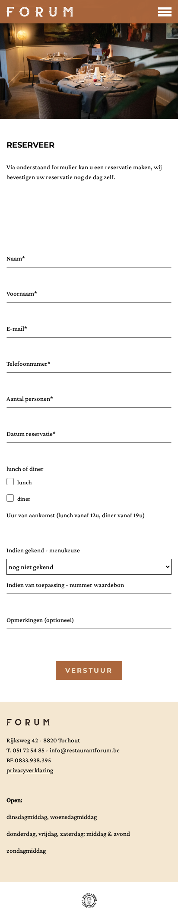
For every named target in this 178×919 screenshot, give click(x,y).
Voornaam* (21, 293)
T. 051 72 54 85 (25, 750)
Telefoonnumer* (28, 363)
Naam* (15, 258)
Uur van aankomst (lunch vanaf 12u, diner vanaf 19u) (75, 515)
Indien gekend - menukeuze (43, 550)
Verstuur (89, 670)
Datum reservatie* (31, 433)
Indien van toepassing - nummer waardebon (65, 584)
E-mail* (16, 328)
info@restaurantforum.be (85, 750)
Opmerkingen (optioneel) (40, 619)
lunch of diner (25, 468)
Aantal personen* (29, 398)
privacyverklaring (29, 770)
